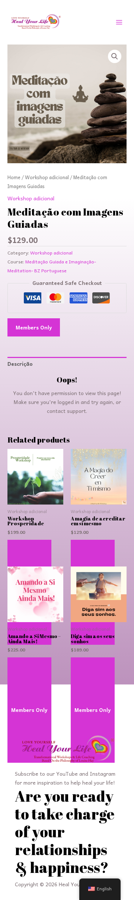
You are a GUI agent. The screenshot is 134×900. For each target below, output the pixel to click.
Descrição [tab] (19, 363)
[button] (114, 56)
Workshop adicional (47, 177)
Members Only (34, 327)
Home (13, 177)
